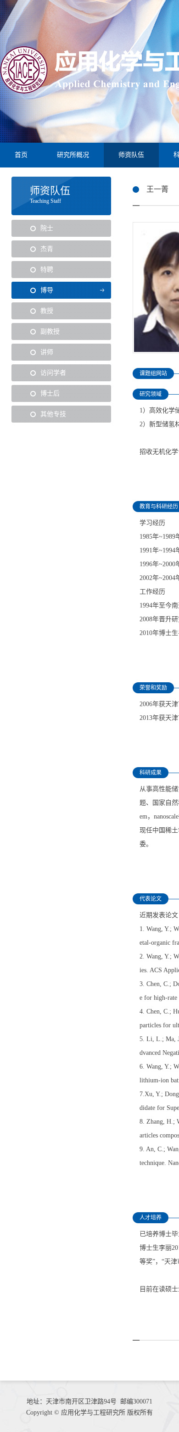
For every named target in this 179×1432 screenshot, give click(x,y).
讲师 (46, 352)
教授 (46, 310)
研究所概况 (73, 154)
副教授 (50, 331)
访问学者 (53, 372)
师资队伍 (131, 154)
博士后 (50, 393)
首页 (21, 154)
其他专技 (53, 414)
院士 (46, 228)
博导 (46, 290)
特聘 (46, 269)
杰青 (46, 248)
